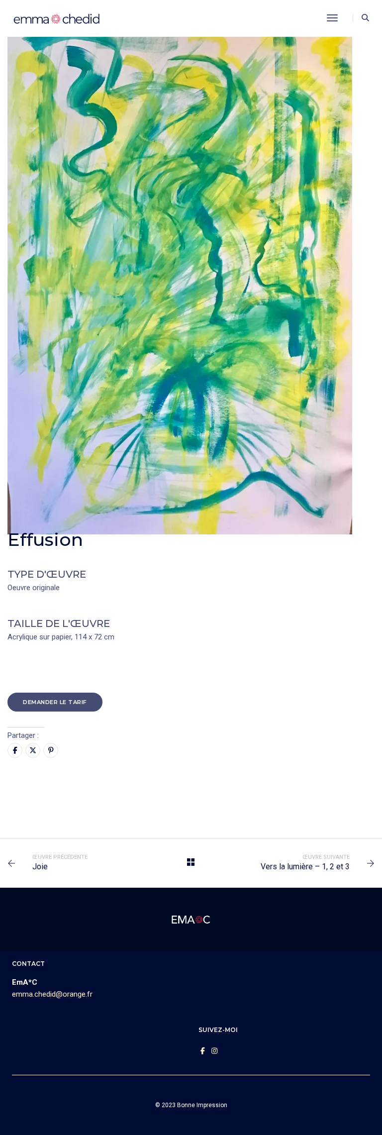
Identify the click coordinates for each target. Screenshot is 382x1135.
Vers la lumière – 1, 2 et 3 (305, 866)
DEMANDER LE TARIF (55, 702)
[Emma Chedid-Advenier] (57, 17)
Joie (40, 866)
